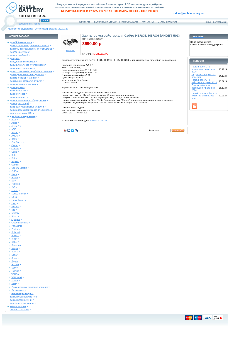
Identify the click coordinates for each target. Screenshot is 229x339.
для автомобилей (19, 55)
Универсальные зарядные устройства (30, 287)
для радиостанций (19, 103)
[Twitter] (73, 130)
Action (14, 123)
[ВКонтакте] (69, 130)
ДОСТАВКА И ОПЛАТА (105, 22)
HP (12, 181)
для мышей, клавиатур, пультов (26, 81)
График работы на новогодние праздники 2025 (203, 69)
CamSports (16, 142)
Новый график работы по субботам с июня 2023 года (204, 95)
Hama (14, 174)
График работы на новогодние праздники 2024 (203, 88)
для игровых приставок (21, 68)
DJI (13, 155)
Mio (13, 210)
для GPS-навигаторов (21, 42)
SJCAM (15, 264)
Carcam (15, 148)
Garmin (15, 165)
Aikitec (14, 132)
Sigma (14, 261)
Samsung (16, 245)
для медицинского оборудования (27, 74)
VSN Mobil (16, 277)
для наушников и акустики (23, 84)
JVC (13, 187)
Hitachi (14, 177)
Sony (13, 268)
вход (208, 22)
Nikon (14, 216)
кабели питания (18, 306)
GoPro (14, 171)
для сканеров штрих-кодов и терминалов (31, 110)
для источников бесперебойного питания (31, 71)
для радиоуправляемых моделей (27, 107)
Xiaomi (14, 280)
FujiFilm (15, 161)
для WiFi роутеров (19, 52)
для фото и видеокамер (21, 29)
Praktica (15, 235)
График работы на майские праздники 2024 (204, 81)
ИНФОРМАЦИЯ (129, 22)
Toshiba (15, 271)
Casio (14, 152)
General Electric (19, 168)
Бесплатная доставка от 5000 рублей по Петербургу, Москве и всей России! (109, 10)
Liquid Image (17, 200)
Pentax (14, 229)
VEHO (14, 274)
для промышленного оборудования (28, 100)
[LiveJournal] (76, 130)
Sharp (14, 258)
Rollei (14, 242)
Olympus (15, 219)
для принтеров (17, 94)
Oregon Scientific (19, 222)
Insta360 (15, 184)
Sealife (14, 251)
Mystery (15, 213)
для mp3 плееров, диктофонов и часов (29, 45)
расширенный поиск (29, 24)
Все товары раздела (45, 29)
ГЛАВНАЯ (84, 22)
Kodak (14, 190)
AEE (13, 129)
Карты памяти (18, 290)
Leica (14, 197)
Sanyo (14, 248)
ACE (13, 119)
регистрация (219, 22)
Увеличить (70, 51)
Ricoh (14, 239)
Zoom (14, 284)
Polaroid (15, 232)
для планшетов (18, 90)
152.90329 (62, 29)
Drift (13, 158)
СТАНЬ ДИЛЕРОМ (167, 22)
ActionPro (16, 126)
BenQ (14, 139)
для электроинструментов (23, 297)
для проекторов (18, 97)
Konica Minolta (18, 193)
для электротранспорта (22, 303)
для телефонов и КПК (21, 113)
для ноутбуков (17, 87)
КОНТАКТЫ (148, 22)
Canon (14, 145)
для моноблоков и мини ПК (23, 78)
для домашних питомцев (22, 61)
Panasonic (16, 226)
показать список (98, 120)
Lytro (13, 203)
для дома (15, 58)
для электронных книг (21, 300)
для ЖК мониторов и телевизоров (27, 65)
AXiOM (14, 136)
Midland (15, 206)
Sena (14, 255)
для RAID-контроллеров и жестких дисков (31, 49)
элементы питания (19, 309)
